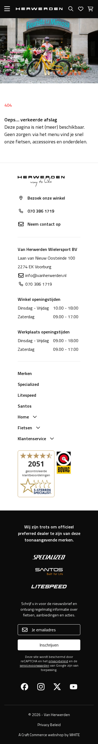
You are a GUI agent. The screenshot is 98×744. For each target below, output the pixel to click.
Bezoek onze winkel (46, 198)
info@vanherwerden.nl (45, 275)
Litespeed (27, 395)
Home (23, 417)
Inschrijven (49, 645)
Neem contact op (43, 224)
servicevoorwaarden (34, 665)
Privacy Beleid (49, 724)
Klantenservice (32, 438)
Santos (25, 406)
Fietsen (25, 427)
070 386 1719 (40, 211)
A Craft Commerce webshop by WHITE (49, 734)
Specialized (28, 384)
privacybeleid (58, 661)
